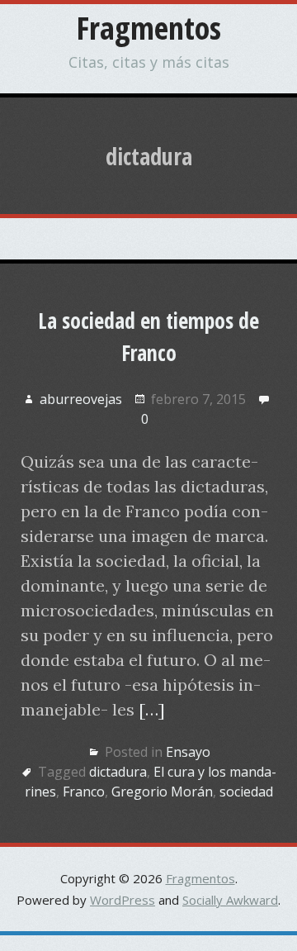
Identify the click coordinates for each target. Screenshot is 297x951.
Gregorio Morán (162, 791)
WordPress (122, 900)
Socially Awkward (230, 900)
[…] (152, 709)
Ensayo (188, 752)
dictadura (118, 772)
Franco (84, 791)
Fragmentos (149, 27)
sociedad (246, 791)
